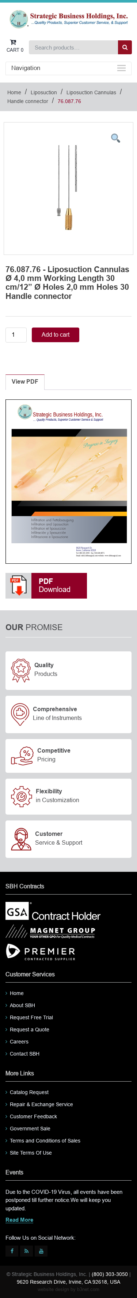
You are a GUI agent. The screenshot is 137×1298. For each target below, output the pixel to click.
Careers (19, 1042)
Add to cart (55, 335)
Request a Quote (29, 1029)
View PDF (25, 382)
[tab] (25, 382)
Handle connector (27, 101)
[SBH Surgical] (68, 18)
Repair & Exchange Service (41, 1104)
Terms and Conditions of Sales (45, 1141)
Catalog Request (29, 1092)
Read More (19, 1220)
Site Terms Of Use (31, 1153)
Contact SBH (24, 1054)
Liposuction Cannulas (91, 92)
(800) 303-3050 (110, 1274)
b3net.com (88, 1289)
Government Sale (30, 1128)
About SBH (22, 1005)
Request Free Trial (31, 1017)
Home (14, 92)
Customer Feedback (33, 1116)
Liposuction (44, 92)
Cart (15, 50)
